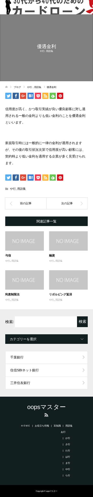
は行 (67, 456)
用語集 (49, 51)
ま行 (67, 463)
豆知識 (57, 425)
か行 (67, 438)
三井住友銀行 (20, 383)
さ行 (67, 444)
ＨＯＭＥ (25, 425)
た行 (67, 450)
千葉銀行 (17, 357)
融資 (52, 255)
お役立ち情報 (42, 425)
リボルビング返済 (60, 294)
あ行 (63, 432)
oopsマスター (46, 407)
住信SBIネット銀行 (24, 370)
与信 (8, 255)
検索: (9, 322)
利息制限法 (12, 294)
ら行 (67, 475)
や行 (42, 51)
